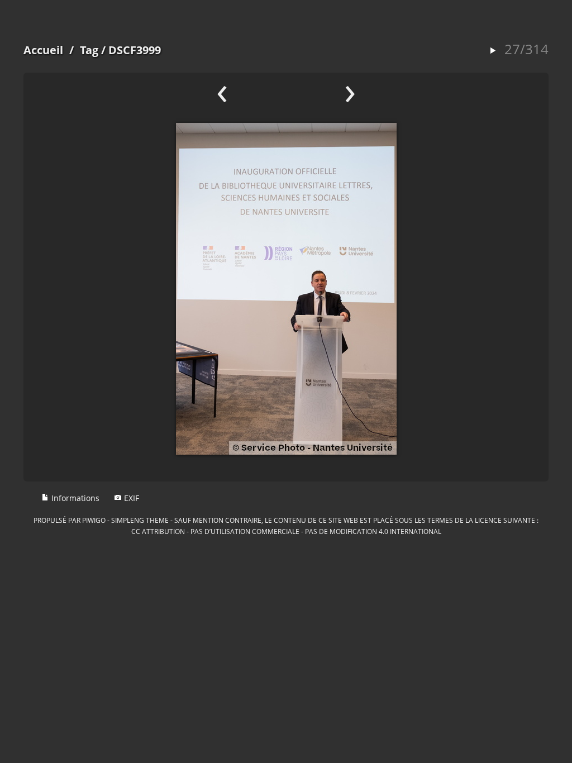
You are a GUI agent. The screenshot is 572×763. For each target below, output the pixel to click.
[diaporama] (493, 51)
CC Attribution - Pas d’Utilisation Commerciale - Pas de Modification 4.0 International (286, 531)
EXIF (130, 498)
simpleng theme (140, 520)
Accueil (43, 50)
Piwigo (94, 520)
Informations (74, 498)
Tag (89, 50)
